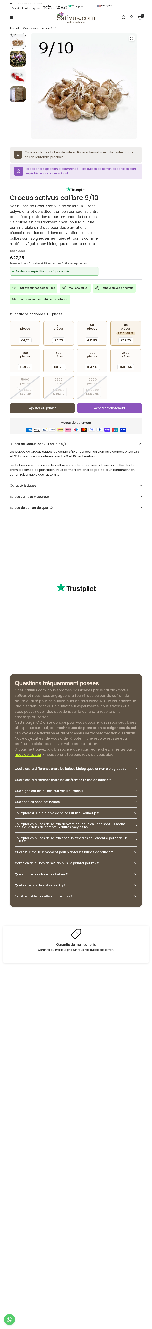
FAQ (12, 3)
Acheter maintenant (109, 408)
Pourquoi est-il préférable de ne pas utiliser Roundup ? (57, 813)
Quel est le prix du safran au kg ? (40, 885)
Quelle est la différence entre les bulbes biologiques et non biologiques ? (70, 769)
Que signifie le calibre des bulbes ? (41, 874)
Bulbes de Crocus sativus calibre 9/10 (39, 444)
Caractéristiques (23, 485)
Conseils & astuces (30, 3)
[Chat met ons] (9, 1319)
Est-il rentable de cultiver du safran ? (43, 896)
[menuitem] (13, 3)
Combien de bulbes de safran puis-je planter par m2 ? (57, 863)
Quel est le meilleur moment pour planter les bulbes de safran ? (64, 852)
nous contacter (28, 754)
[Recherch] (124, 17)
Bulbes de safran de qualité (31, 508)
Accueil (14, 28)
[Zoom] (132, 38)
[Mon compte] (131, 17)
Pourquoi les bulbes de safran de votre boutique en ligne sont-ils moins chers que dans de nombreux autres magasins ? (70, 825)
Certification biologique (26, 8)
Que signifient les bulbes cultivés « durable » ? (50, 791)
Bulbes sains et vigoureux (29, 497)
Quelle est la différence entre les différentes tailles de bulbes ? (63, 780)
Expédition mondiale (56, 8)
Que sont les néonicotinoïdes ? (38, 802)
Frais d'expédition (39, 263)
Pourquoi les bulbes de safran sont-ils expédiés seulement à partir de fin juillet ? (71, 839)
